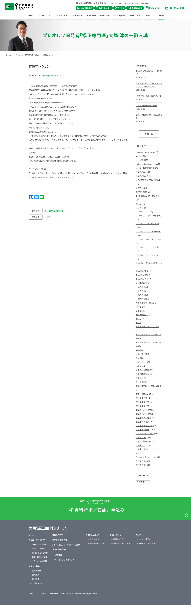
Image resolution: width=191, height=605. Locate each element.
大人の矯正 (91, 15)
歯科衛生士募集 (142, 401)
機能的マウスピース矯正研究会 (149, 385)
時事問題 (139, 378)
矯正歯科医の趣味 (31, 55)
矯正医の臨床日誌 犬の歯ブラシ (149, 116)
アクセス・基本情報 (39, 561)
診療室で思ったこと (144, 449)
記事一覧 (149, 134)
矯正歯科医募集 (142, 421)
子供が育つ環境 (142, 354)
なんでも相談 (141, 191)
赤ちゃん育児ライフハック (146, 457)
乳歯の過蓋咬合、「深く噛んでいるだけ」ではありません (149, 85)
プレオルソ (149, 15)
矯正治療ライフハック (145, 433)
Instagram (154, 8)
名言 (138, 310)
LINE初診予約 (86, 8)
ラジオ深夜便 (141, 282)
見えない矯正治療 (143, 441)
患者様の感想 (136, 8)
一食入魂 (139, 298)
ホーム (30, 15)
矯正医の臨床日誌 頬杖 (146, 105)
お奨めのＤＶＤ (142, 176)
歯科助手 (35, 579)
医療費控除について (97, 543)
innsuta (139, 156)
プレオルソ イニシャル (145, 211)
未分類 (138, 382)
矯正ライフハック (143, 409)
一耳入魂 (139, 290)
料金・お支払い (119, 15)
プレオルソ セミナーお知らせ (148, 231)
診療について (135, 15)
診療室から (140, 445)
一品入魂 (139, 286)
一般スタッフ (37, 583)
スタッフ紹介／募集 (39, 557)
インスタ (139, 203)
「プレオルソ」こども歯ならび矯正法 (68, 545)
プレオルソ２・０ (142, 279)
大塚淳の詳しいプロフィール (147, 326)
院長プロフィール (39, 548)
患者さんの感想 (142, 370)
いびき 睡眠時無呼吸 (145, 168)
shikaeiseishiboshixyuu (146, 164)
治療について (58, 534)
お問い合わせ (41, 593)
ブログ (161, 15)
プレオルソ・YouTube (147, 543)
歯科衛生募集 (141, 397)
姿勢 (138, 350)
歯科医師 (35, 574)
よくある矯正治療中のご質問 (147, 195)
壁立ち (138, 318)
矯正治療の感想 (142, 429)
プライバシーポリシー (57, 593)
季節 (138, 358)
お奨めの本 (140, 172)
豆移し (138, 453)
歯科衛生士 (36, 570)
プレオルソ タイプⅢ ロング (148, 239)
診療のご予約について (122, 543)
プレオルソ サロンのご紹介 (147, 223)
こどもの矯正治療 (59, 540)
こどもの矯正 (77, 15)
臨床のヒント (141, 437)
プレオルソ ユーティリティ (147, 255)
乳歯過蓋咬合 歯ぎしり (146, 302)
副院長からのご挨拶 (40, 552)
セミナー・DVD (144, 539)
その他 (138, 187)
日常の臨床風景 (142, 374)
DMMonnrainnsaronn (145, 152)
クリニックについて (45, 15)
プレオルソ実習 (142, 271)
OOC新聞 (140, 160)
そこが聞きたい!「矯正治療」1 (148, 180)
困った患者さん (142, 314)
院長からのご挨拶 (39, 544)
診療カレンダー (105, 8)
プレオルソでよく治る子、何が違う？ (149, 72)
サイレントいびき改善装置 (64, 559)
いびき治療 (105, 15)
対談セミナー (141, 362)
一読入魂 (139, 294)
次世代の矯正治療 (143, 393)
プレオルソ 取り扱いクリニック (149, 263)
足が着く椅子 (141, 461)
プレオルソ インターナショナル (149, 215)
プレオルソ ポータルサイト (147, 247)
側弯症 (138, 306)
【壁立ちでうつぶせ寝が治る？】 (148, 95)
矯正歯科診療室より (144, 425)
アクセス (120, 8)
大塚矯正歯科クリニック (19, 6)
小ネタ (138, 366)
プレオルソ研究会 (143, 275)
